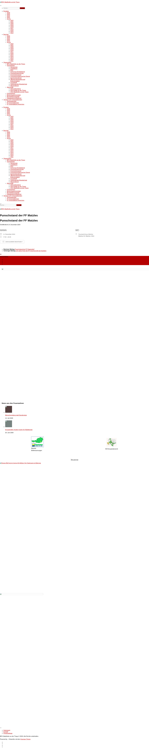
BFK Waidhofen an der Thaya (16, 64)
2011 (11, 61)
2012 (11, 59)
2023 (8, 17)
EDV (11, 70)
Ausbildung (13, 68)
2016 (11, 30)
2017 (11, 28)
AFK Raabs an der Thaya (18, 90)
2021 (11, 22)
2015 (11, 31)
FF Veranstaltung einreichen (15, 104)
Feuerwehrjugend (15, 75)
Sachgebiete (11, 65)
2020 (11, 23)
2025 (8, 14)
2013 (11, 57)
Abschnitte (10, 87)
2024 (8, 16)
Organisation (7, 62)
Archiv (9, 19)
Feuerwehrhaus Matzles (85, 234)
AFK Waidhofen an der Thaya (19, 92)
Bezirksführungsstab (13, 96)
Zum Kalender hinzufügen (13, 241)
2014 (11, 33)
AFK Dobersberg (15, 89)
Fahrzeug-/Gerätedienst (17, 71)
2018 (11, 26)
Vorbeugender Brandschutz (18, 84)
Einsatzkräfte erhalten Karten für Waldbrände (19, 429)
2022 (11, 20)
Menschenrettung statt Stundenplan (16, 415)
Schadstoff (13, 82)
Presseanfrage (7, 733)
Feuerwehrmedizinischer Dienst (20, 76)
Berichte (6, 34)
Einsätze (6, 11)
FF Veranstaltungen (13, 103)
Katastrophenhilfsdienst (14, 98)
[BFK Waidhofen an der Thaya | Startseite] (9, 2)
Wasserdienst (14, 85)
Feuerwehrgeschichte (17, 73)
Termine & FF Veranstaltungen (12, 99)
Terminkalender (11, 101)
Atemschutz (14, 67)
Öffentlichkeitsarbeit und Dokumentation (17, 80)
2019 (11, 25)
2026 (8, 12)
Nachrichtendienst (15, 78)
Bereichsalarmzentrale (14, 95)
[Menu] (0, 5)
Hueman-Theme (26, 739)
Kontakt (5, 732)
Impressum (6, 730)
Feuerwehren (11, 93)
